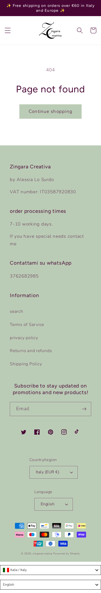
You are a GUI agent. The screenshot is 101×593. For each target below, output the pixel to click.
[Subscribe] (84, 409)
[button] (7, 30)
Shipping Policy (26, 364)
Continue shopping (50, 111)
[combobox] (50, 570)
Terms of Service (27, 324)
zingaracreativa (42, 553)
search (16, 311)
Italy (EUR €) (48, 472)
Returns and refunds (31, 351)
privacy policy (24, 338)
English (48, 504)
